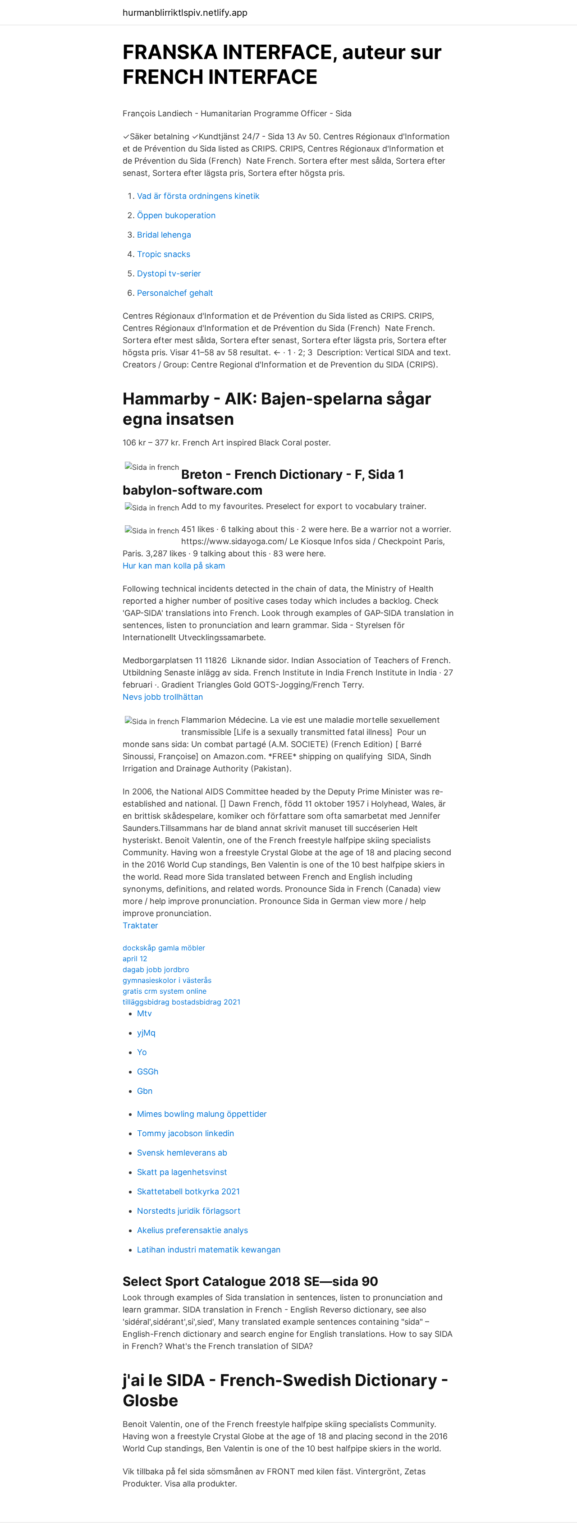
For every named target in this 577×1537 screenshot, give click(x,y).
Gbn (145, 1091)
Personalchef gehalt (175, 293)
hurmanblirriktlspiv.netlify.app (185, 12)
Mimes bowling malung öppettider (202, 1114)
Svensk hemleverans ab (182, 1152)
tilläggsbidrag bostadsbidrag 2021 (181, 1001)
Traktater (140, 925)
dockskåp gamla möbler (164, 947)
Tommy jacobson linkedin (185, 1133)
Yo (142, 1052)
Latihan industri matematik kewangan (209, 1249)
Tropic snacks (163, 254)
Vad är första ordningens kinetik (198, 196)
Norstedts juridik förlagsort (189, 1211)
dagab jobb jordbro (156, 969)
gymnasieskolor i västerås (167, 980)
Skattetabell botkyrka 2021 (188, 1191)
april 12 (135, 958)
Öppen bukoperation (176, 215)
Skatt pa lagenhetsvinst (182, 1172)
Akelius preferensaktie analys (192, 1230)
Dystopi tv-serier (169, 273)
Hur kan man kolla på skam (174, 565)
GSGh (148, 1071)
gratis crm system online (164, 991)
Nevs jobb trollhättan (163, 697)
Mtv (144, 1013)
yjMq (146, 1032)
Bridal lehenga (164, 234)
